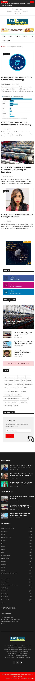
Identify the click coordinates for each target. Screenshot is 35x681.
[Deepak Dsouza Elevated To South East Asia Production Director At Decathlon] (5, 467)
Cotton (28, 377)
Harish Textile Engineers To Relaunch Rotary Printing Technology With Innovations (16, 169)
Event (23, 380)
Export (29, 380)
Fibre (10, 384)
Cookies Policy (23, 678)
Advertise (17, 11)
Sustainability (17, 395)
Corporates (21, 377)
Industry (8, 317)
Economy (6, 191)
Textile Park (15, 402)
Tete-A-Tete (7, 402)
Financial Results (18, 384)
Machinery (6, 54)
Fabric (5, 384)
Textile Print (7, 99)
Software (23, 391)
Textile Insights (5, 84)
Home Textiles (28, 384)
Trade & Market (8, 405)
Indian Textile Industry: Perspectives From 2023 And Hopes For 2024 (22, 352)
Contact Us (25, 11)
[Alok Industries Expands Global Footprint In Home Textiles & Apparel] (7, 335)
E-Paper (17, 36)
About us (9, 11)
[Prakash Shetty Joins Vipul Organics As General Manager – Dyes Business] (5, 484)
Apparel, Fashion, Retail (10, 377)
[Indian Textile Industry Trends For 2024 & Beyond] (5, 499)
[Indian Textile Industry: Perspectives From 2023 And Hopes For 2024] (7, 354)
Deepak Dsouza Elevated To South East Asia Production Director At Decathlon (20, 467)
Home (4, 36)
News (10, 36)
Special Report (8, 395)
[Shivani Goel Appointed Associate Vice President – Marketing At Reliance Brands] (5, 476)
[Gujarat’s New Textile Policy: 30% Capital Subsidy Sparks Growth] (7, 344)
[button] (31, 2)
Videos (25, 36)
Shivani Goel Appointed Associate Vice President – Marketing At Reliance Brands (21, 475)
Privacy (8, 678)
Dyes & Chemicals (8, 380)
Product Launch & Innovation (11, 391)
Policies (26, 388)
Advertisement (15, 678)
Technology (25, 398)
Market (20, 388)
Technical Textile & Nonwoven (11, 398)
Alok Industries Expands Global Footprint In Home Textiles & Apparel (23, 334)
